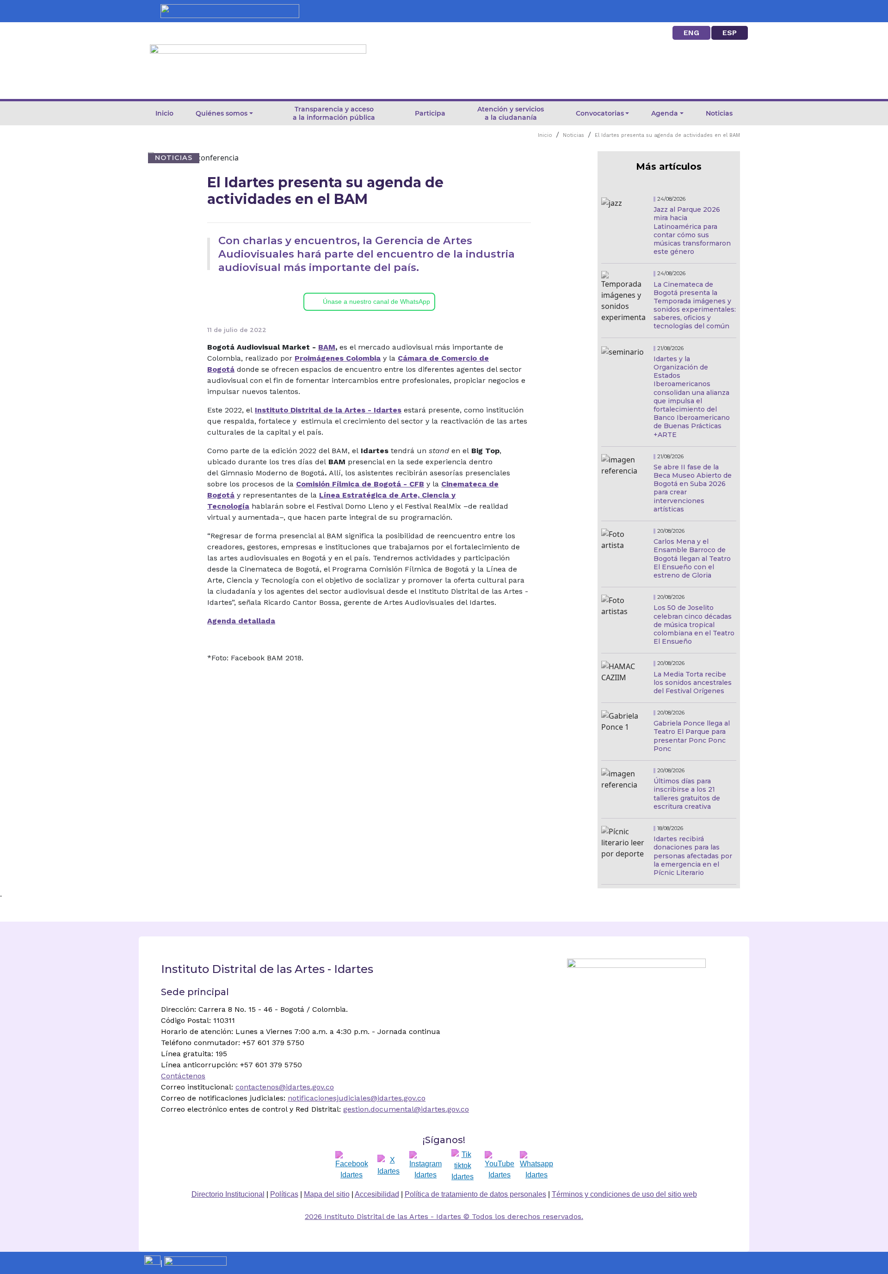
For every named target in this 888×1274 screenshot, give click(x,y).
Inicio (164, 113)
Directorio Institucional (228, 1194)
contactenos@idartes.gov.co (284, 1087)
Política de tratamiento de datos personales (475, 1194)
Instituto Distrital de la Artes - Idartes (328, 410)
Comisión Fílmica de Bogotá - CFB (360, 484)
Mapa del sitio (327, 1194)
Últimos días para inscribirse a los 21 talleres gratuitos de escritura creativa (687, 794)
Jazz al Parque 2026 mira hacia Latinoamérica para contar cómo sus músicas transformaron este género (692, 230)
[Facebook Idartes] (351, 1166)
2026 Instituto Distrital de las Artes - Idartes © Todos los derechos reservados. (444, 1216)
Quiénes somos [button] (221, 113)
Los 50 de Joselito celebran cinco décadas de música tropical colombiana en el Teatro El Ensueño (694, 624)
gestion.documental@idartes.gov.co (406, 1109)
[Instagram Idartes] (425, 1166)
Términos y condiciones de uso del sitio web (624, 1194)
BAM (326, 347)
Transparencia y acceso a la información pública (334, 113)
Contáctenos (183, 1075)
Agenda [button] (664, 113)
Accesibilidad (377, 1194)
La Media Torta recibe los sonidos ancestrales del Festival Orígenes (693, 682)
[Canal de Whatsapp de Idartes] (536, 1166)
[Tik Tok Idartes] (462, 1165)
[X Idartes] (388, 1166)
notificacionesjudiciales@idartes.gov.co (357, 1098)
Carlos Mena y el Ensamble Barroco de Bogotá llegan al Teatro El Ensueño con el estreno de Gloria (692, 558)
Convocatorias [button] (600, 113)
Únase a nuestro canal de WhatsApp (376, 301)
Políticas (284, 1194)
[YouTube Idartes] (499, 1166)
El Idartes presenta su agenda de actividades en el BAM (667, 135)
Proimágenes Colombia (338, 358)
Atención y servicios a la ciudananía (510, 113)
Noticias (719, 113)
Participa (430, 113)
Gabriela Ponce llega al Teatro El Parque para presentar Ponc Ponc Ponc (692, 736)
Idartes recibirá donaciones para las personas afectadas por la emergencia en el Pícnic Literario (693, 856)
